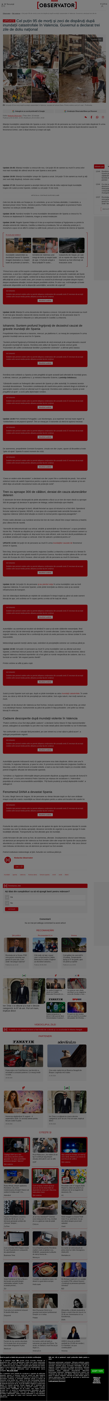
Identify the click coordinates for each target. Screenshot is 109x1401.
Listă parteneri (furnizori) (57, 1381)
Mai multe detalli (12, 1370)
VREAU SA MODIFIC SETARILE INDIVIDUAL (97, 1380)
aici (15, 1387)
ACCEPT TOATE (97, 1371)
